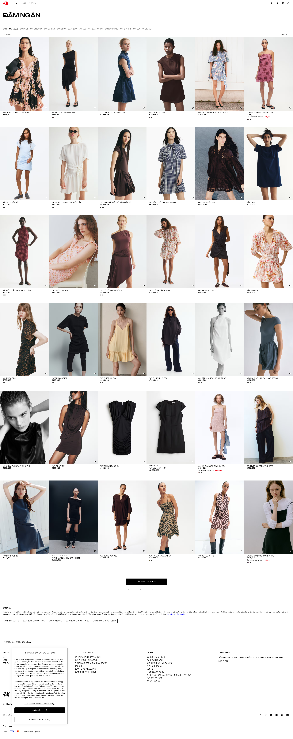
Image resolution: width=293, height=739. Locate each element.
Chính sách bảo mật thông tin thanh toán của (168, 675)
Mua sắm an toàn (154, 678)
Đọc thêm (223, 661)
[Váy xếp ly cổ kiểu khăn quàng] (170, 163)
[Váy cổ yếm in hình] (219, 517)
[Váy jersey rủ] (73, 427)
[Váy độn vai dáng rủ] (122, 427)
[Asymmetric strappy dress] (268, 427)
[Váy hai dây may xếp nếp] (170, 517)
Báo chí (78, 666)
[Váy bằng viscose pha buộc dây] (73, 163)
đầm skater (171, 614)
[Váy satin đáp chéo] (219, 251)
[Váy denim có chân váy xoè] (122, 74)
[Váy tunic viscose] (122, 517)
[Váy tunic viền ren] (219, 163)
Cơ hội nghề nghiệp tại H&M (87, 657)
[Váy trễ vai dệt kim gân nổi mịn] (73, 517)
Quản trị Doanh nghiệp (85, 672)
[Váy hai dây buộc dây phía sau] (268, 74)
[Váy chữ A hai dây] (122, 339)
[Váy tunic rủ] (268, 251)
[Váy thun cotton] (170, 74)
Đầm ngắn (26, 642)
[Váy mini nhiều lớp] (170, 427)
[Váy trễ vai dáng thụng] (170, 251)
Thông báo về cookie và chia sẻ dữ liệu (39, 704)
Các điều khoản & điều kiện (159, 663)
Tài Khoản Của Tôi (154, 660)
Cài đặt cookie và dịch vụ (39, 720)
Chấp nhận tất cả (40, 710)
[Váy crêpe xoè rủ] (73, 251)
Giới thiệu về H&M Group (86, 660)
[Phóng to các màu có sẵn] (53, 117)
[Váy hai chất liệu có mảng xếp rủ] (122, 163)
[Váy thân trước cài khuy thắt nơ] (219, 74)
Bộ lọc (284, 34)
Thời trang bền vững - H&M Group (91, 663)
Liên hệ (149, 669)
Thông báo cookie (155, 672)
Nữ (17, 3)
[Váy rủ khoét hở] (24, 517)
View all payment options (31, 731)
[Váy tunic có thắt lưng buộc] (24, 74)
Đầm (18, 642)
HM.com (6, 642)
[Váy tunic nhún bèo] (170, 339)
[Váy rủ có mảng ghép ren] (73, 74)
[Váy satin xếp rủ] (24, 163)
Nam (24, 3)
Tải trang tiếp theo (146, 582)
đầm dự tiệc (180, 614)
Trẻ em (32, 3)
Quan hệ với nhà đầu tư (85, 669)
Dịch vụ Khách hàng (155, 657)
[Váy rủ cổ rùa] (24, 339)
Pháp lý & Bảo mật (154, 666)
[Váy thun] (268, 163)
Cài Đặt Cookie (153, 681)
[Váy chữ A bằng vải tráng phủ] (24, 427)
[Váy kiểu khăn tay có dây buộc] (24, 251)
